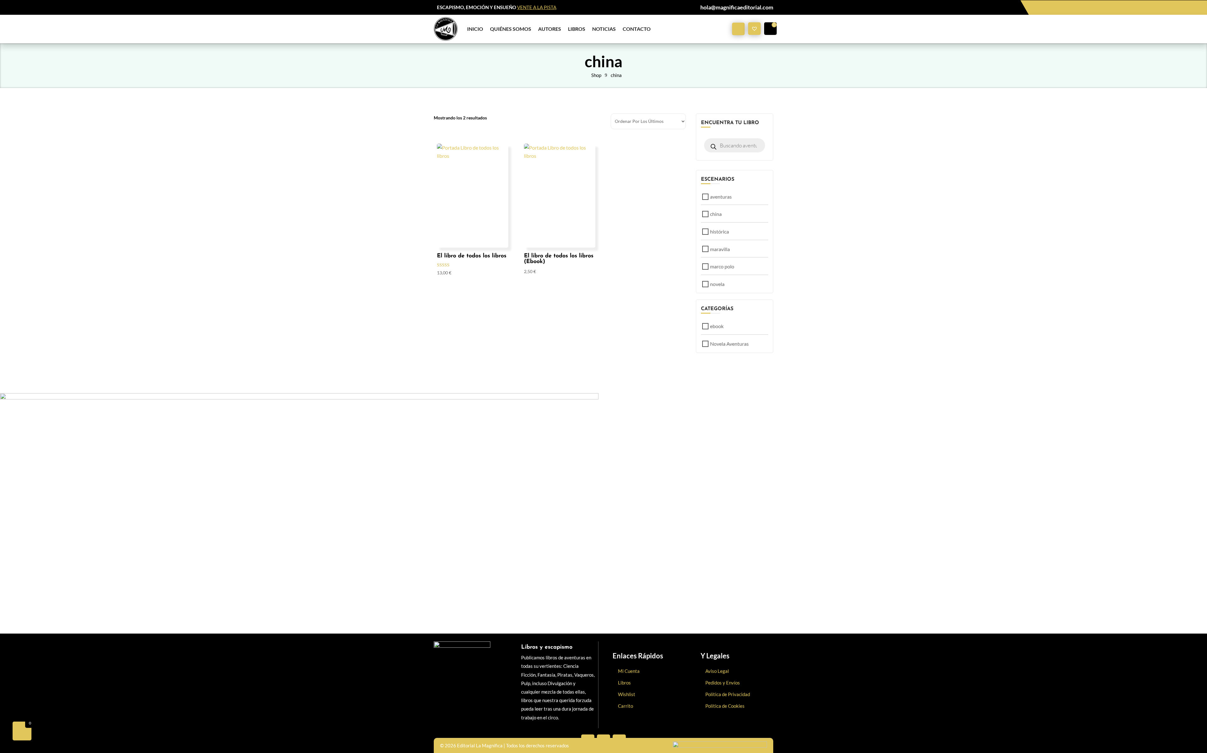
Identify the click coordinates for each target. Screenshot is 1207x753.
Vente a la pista (536, 7)
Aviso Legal (717, 671)
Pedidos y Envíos (722, 682)
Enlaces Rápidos (638, 655)
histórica (719, 231)
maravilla (720, 249)
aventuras (721, 197)
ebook (717, 326)
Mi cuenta (738, 29)
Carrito (625, 706)
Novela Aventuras (729, 344)
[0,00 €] (770, 28)
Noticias (604, 29)
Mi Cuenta (629, 671)
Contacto (637, 29)
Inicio (475, 29)
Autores (549, 29)
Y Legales (715, 655)
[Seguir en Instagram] (619, 741)
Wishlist (626, 694)
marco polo (722, 266)
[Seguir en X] (603, 741)
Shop (596, 75)
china (616, 75)
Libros (576, 29)
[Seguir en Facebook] (587, 741)
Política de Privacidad (727, 694)
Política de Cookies (725, 706)
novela (717, 284)
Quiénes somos (510, 29)
